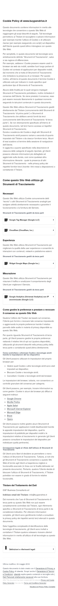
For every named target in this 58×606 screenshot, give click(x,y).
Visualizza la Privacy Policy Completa (42, 587)
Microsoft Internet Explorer (19, 408)
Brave (9, 415)
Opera (10, 419)
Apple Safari (12, 405)
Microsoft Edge (13, 412)
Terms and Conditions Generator (35, 583)
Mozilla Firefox (13, 402)
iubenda (17, 574)
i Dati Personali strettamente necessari (29, 575)
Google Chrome (14, 398)
